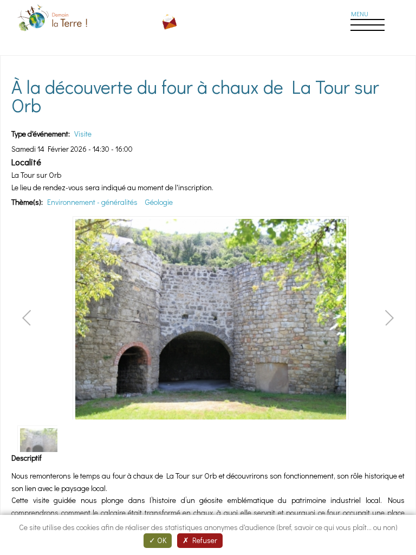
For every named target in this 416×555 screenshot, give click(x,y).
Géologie (159, 202)
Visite (83, 133)
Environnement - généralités (92, 202)
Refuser (203, 540)
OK (160, 540)
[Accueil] (53, 33)
